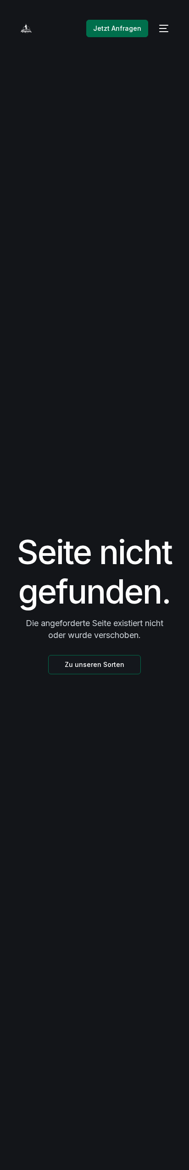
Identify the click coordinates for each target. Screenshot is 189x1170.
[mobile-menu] (162, 28)
